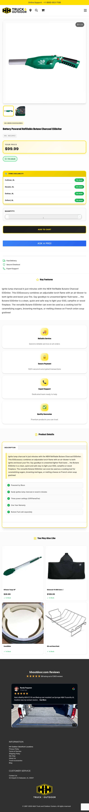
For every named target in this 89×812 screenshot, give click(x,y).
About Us (12, 758)
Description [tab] (10, 447)
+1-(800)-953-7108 (52, 2)
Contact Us (13, 775)
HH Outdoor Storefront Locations (21, 747)
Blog (10, 763)
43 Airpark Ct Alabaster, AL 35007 (21, 778)
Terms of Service (15, 751)
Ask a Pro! (45, 243)
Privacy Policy (14, 749)
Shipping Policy (14, 754)
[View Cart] (43, 10)
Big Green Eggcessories (13, 123)
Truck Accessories (15, 760)
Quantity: (10, 211)
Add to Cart (44, 229)
